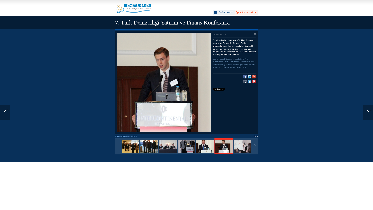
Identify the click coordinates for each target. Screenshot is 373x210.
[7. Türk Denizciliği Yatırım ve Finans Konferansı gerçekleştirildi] (130, 153)
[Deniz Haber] (133, 15)
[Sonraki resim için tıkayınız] (164, 132)
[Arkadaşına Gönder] (255, 34)
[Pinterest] (254, 81)
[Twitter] (249, 76)
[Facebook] (245, 76)
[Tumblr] (245, 81)
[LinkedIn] (249, 81)
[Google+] (254, 76)
